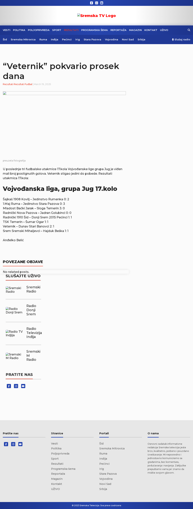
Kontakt (150, 29)
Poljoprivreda (39, 29)
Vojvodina (111, 39)
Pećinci (67, 39)
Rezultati (71, 29)
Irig (77, 39)
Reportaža (118, 29)
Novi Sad (128, 39)
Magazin (135, 29)
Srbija (141, 39)
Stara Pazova (92, 39)
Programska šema (94, 29)
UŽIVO (164, 29)
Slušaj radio (182, 39)
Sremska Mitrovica (23, 39)
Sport (56, 29)
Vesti (6, 29)
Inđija (54, 39)
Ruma (43, 39)
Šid (5, 39)
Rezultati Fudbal (23, 84)
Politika (19, 29)
